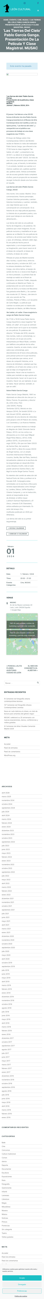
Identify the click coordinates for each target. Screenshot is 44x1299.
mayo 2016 (6, 1102)
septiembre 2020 (8, 947)
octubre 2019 (7, 963)
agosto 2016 (6, 1091)
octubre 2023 (7, 838)
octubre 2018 (7, 1004)
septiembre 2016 (8, 1087)
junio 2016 (6, 1099)
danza (4, 1161)
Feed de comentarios (12, 752)
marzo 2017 (6, 1065)
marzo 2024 (6, 819)
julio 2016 (5, 1095)
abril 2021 (5, 925)
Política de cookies (21, 1296)
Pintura (4, 1222)
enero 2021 (6, 932)
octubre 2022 (7, 868)
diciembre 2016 (8, 1076)
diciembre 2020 (8, 936)
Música (4, 1214)
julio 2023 (5, 846)
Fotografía (6, 1184)
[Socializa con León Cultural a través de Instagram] (23, 2)
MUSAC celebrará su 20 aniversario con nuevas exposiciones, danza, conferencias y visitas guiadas (21, 719)
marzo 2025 (6, 796)
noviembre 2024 (8, 800)
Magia (4, 1203)
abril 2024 (6, 815)
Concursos (6, 1150)
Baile (3, 1143)
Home (5, 20)
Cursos (4, 1158)
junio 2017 (6, 1057)
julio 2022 (5, 876)
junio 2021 (6, 917)
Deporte (5, 1165)
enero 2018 (6, 1034)
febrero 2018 (7, 1031)
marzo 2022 (6, 887)
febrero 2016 (7, 1114)
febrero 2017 (7, 1068)
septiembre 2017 (8, 1046)
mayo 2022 (6, 880)
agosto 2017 (6, 1049)
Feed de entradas (11, 748)
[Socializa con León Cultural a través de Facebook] (37, 2)
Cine (20, 20)
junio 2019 (6, 974)
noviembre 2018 (8, 1000)
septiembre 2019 (8, 966)
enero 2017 (6, 1072)
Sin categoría (7, 1229)
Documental (6, 1169)
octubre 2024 (7, 804)
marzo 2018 (6, 1027)
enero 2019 (6, 993)
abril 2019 (5, 981)
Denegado (22, 1284)
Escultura (5, 1173)
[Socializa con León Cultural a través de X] (30, 2)
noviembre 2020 (8, 940)
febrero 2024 (7, 823)
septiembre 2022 (8, 872)
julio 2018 (5, 1012)
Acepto (22, 1278)
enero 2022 (6, 895)
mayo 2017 (6, 1061)
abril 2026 (6, 793)
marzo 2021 (6, 929)
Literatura (5, 1199)
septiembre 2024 (8, 808)
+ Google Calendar (16, 528)
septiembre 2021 (8, 910)
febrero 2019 (7, 989)
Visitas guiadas (7, 1237)
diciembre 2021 (8, 898)
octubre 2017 (7, 1042)
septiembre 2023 (8, 842)
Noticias (5, 1218)
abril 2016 (5, 1106)
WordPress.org (9, 755)
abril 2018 (5, 1023)
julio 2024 (5, 812)
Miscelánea (6, 1207)
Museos (5, 1210)
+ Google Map (15, 610)
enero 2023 (6, 861)
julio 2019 (5, 970)
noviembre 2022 (8, 864)
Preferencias (22, 1291)
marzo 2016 (6, 1110)
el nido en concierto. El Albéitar (31, 668)
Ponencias (6, 1226)
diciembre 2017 (8, 1038)
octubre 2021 (7, 906)
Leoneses (5, 1195)
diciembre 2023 (8, 830)
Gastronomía (6, 1188)
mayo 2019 (6, 978)
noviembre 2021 (8, 902)
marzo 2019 (6, 985)
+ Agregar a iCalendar (17, 534)
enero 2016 (6, 1117)
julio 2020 (5, 951)
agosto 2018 (6, 1008)
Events (13, 20)
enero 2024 (6, 827)
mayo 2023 (6, 853)
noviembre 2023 (8, 834)
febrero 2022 (7, 891)
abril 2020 (6, 959)
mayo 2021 (6, 921)
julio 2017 (5, 1053)
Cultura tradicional (9, 1154)
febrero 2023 (7, 857)
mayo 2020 (6, 955)
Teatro (4, 1233)
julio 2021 (5, 914)
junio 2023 (6, 849)
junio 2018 (6, 1015)
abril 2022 (5, 883)
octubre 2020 (7, 944)
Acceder (7, 744)
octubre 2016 (7, 1083)
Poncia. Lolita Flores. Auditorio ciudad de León (14, 669)
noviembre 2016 (8, 1080)
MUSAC (25, 20)
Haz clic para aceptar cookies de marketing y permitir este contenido (22, 624)
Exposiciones (7, 1176)
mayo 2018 (6, 1019)
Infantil (4, 1192)
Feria (3, 1180)
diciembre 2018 (8, 997)
